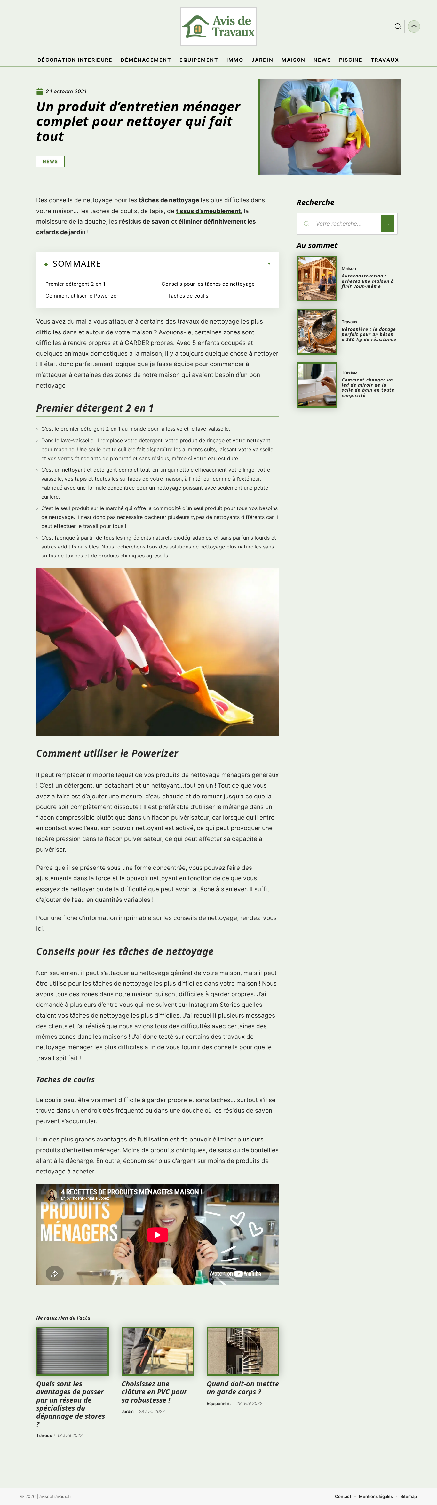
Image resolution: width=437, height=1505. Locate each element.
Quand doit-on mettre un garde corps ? (243, 1387)
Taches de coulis (188, 295)
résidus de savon (144, 221)
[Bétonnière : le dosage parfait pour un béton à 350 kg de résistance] (316, 332)
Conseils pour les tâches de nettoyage (208, 284)
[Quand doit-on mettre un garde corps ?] (243, 1351)
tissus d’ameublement (208, 211)
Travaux (44, 1435)
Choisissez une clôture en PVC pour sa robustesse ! (154, 1391)
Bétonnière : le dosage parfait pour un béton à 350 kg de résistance (369, 334)
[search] (398, 26)
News (50, 161)
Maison (349, 268)
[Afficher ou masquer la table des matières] (186, 264)
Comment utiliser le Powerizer (81, 295)
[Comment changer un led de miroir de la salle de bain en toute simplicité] (316, 385)
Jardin (128, 1411)
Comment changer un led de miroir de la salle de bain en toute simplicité (368, 387)
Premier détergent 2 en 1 (75, 284)
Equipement (219, 1403)
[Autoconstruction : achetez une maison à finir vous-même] (316, 278)
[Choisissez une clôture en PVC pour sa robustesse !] (158, 1351)
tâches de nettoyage (169, 200)
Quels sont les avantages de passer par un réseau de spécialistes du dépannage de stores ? (70, 1404)
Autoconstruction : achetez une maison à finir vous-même (368, 281)
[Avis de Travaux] (218, 26)
